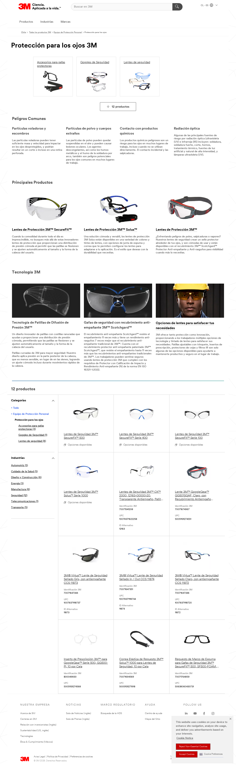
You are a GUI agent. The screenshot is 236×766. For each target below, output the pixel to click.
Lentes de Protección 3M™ (176, 230)
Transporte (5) (19, 507)
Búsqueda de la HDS (111, 713)
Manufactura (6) (20, 489)
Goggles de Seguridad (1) (32, 435)
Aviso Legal (39, 757)
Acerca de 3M (27, 713)
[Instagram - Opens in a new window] (213, 713)
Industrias (46, 21)
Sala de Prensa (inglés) (78, 719)
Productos (26, 21)
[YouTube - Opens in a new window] (195, 713)
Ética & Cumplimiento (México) (36, 742)
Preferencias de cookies (81, 757)
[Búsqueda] (177, 7)
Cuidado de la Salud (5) (24, 471)
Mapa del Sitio (152, 719)
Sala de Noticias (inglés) (78, 713)
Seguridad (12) (19, 495)
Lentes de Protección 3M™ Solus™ (110, 230)
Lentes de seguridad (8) (32, 441)
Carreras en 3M (28, 719)
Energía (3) (17, 483)
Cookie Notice (184, 738)
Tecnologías (26, 736)
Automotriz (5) (19, 465)
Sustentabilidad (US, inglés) (34, 730)
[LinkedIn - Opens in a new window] (186, 713)
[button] (211, 754)
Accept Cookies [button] (186, 754)
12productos (120, 106)
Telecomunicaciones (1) (24, 501)
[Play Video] (118, 301)
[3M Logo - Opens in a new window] (39, 7)
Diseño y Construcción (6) (26, 477)
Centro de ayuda (153, 713)
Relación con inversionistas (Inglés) (38, 725)
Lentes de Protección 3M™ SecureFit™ (42, 230)
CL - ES (205, 5)
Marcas (65, 21)
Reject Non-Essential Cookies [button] (193, 747)
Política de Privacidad (57, 757)
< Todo (15, 408)
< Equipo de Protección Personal (30, 414)
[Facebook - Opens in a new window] (204, 713)
